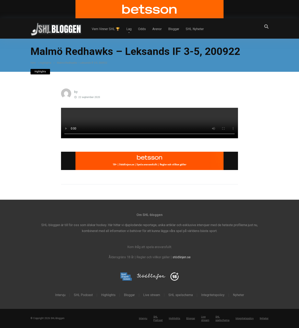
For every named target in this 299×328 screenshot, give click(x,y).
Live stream (151, 295)
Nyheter (238, 295)
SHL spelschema (180, 295)
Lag (129, 29)
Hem (33, 62)
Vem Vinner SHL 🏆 (106, 29)
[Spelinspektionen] (126, 276)
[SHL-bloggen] (56, 27)
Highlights (45, 62)
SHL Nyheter (195, 29)
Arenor (157, 29)
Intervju (60, 295)
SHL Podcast (83, 295)
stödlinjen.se (181, 257)
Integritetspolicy (213, 295)
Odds (142, 29)
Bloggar (173, 29)
